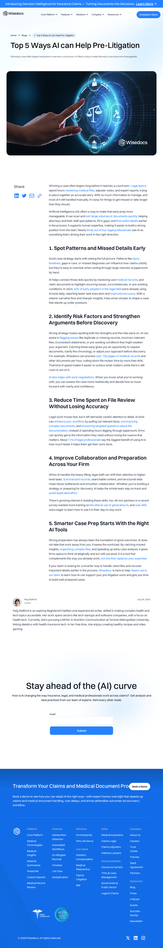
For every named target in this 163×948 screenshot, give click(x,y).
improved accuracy (122, 293)
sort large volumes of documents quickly (111, 216)
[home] (13, 14)
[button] (48, 14)
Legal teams (138, 186)
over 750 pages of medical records (118, 356)
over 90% (141, 505)
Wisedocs (105, 570)
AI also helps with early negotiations (71, 377)
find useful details (127, 221)
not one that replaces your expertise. (124, 558)
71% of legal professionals (84, 440)
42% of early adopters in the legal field (97, 289)
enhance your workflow (69, 421)
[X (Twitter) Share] (24, 196)
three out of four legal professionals (108, 230)
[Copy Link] (39, 196)
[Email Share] (31, 196)
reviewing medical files (79, 190)
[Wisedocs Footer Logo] (17, 875)
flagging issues (69, 338)
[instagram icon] (143, 938)
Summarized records (76, 479)
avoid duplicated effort (63, 493)
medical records (127, 280)
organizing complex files (75, 549)
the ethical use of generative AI (109, 505)
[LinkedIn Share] (16, 196)
